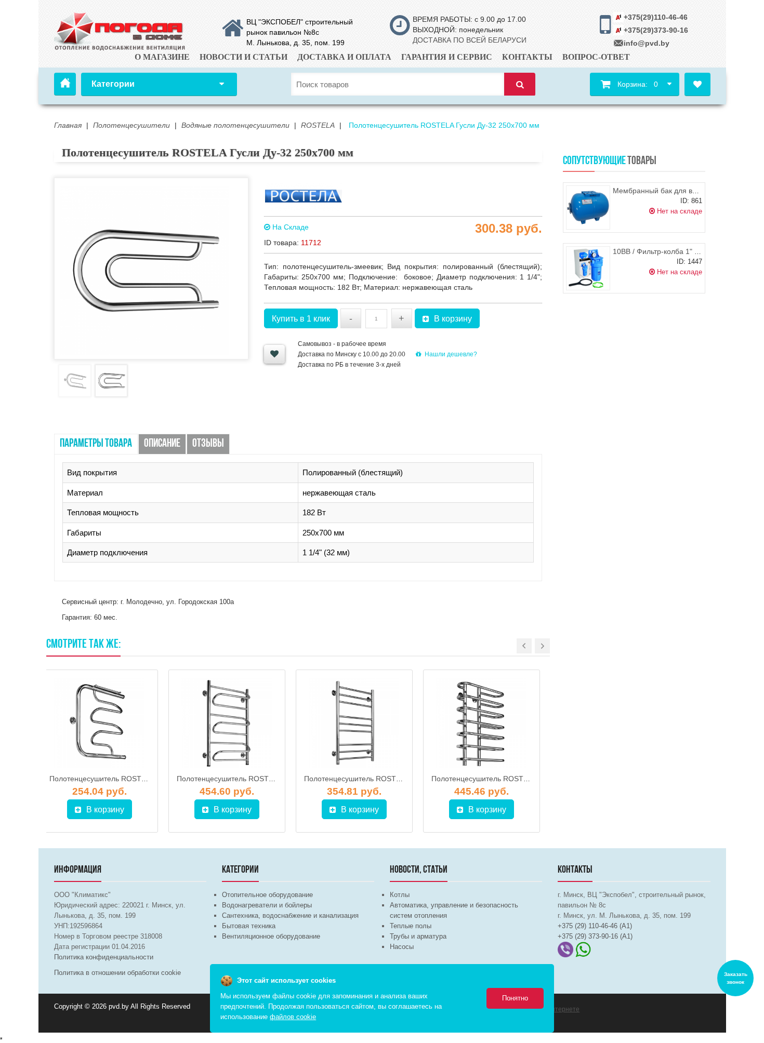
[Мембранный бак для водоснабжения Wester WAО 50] (588, 207)
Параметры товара (96, 444)
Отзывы (208, 444)
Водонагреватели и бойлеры (267, 905)
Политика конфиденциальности (103, 957)
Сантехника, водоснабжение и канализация (290, 915)
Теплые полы (410, 926)
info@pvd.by (646, 43)
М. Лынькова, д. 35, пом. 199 (295, 42)
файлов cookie (293, 1017)
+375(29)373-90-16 (656, 30)
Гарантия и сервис (446, 56)
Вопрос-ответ (596, 56)
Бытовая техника (248, 926)
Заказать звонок (735, 978)
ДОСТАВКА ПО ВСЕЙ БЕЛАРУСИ (469, 40)
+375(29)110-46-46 (656, 17)
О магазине (162, 56)
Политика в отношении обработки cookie (117, 973)
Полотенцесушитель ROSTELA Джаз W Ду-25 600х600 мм (147, 778)
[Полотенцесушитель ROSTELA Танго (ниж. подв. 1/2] (227, 723)
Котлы (400, 895)
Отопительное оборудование (267, 895)
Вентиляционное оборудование (271, 936)
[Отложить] (274, 354)
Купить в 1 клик (301, 318)
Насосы (402, 947)
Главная (65, 84)
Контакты (527, 56)
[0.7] (1, 1038)
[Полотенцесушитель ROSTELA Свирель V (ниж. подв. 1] (354, 723)
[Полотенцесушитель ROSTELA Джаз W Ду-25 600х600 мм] (99, 723)
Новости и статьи (243, 56)
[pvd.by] (120, 29)
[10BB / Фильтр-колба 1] (588, 268)
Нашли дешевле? (451, 354)
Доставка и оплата (344, 56)
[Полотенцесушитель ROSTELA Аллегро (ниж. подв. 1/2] (481, 723)
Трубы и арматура (418, 936)
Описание (162, 444)
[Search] (519, 84)
